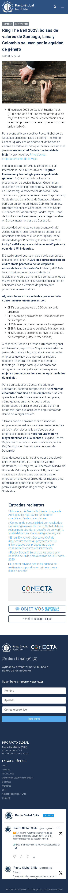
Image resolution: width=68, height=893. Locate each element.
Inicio (4, 765)
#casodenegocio (20, 839)
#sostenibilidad (41, 839)
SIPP (4, 790)
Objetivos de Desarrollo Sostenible (17, 778)
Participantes (8, 774)
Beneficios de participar (37, 618)
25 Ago (16, 872)
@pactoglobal (46, 828)
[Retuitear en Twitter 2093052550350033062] (22, 856)
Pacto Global (21, 24)
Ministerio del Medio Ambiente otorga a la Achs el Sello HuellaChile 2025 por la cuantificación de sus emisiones (34, 515)
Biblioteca (6, 782)
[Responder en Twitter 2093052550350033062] (15, 856)
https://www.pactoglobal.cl (47, 845)
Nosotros (6, 769)
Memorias (6, 786)
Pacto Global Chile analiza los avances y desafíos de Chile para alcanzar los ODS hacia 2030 (36, 556)
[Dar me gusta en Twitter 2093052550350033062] (28, 856)
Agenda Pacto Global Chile (14, 794)
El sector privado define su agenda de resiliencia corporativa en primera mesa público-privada (32, 567)
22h (58, 828)
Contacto (6, 798)
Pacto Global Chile (25, 828)
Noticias (7, 24)
